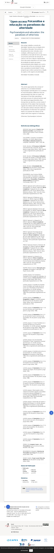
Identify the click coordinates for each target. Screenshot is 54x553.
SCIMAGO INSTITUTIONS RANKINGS (30, 38)
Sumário (10, 12)
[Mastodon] (13, 532)
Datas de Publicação (11, 55)
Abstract (11, 46)
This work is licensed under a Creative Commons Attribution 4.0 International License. (34, 490)
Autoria (17, 38)
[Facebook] (16, 532)
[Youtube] (17, 532)
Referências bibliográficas (12, 50)
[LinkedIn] (14, 532)
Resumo (11, 43)
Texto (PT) (38, 12)
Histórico (11, 59)
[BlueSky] (11, 532)
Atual (19, 12)
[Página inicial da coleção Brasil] (7, 527)
